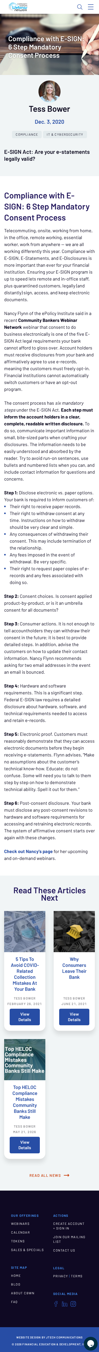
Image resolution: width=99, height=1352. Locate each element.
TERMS (77, 1276)
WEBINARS (20, 1223)
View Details (24, 1017)
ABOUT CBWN (22, 1293)
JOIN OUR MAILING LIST (69, 1239)
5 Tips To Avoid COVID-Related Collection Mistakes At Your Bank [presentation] (25, 974)
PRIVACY (60, 1276)
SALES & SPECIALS (27, 1249)
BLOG (15, 1284)
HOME (16, 1275)
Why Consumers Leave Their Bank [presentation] (74, 968)
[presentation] (24, 931)
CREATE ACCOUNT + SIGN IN (68, 1226)
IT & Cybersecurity (65, 134)
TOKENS (18, 1241)
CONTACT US (64, 1250)
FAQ (14, 1301)
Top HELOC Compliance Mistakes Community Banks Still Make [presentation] (24, 1102)
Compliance (27, 134)
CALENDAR (20, 1232)
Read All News (45, 1175)
